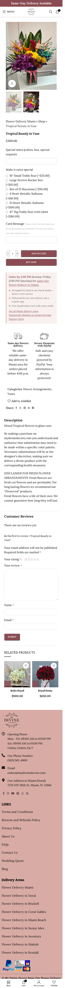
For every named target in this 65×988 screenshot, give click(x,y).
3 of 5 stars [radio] (31, 559)
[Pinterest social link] (24, 408)
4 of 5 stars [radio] (34, 559)
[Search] (50, 11)
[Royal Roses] (45, 674)
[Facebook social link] (16, 408)
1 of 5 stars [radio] (25, 559)
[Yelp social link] (27, 793)
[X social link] (20, 408)
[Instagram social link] (8, 793)
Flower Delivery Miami (21, 121)
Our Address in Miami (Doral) (27, 780)
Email (9, 620)
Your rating (12, 559)
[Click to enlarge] (12, 83)
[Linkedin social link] (29, 408)
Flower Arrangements (37, 389)
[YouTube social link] (12, 793)
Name (9, 605)
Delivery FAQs (16, 319)
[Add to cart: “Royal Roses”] (35, 684)
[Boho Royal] (17, 674)
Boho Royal (17, 690)
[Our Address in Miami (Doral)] (3, 780)
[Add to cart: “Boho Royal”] (7, 684)
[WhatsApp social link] (22, 793)
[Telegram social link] (33, 408)
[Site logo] (31, 11)
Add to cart (39, 253)
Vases (11, 394)
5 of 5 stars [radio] (37, 559)
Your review (13, 565)
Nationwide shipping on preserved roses (30, 315)
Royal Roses (45, 690)
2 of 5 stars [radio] (28, 559)
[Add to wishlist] (26, 666)
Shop (41, 121)
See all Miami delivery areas (23, 311)
